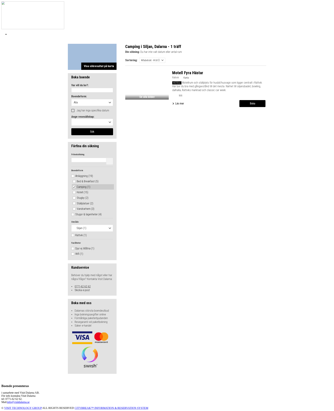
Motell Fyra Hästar (187, 72)
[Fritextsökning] (109, 161)
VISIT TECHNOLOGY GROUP (23, 407)
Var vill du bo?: (80, 85)
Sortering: (131, 60)
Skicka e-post (82, 290)
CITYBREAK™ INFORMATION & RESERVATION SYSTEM (111, 407)
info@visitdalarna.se (18, 402)
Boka (252, 103)
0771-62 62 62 (83, 286)
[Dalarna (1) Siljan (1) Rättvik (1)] (92, 228)
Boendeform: (79, 96)
